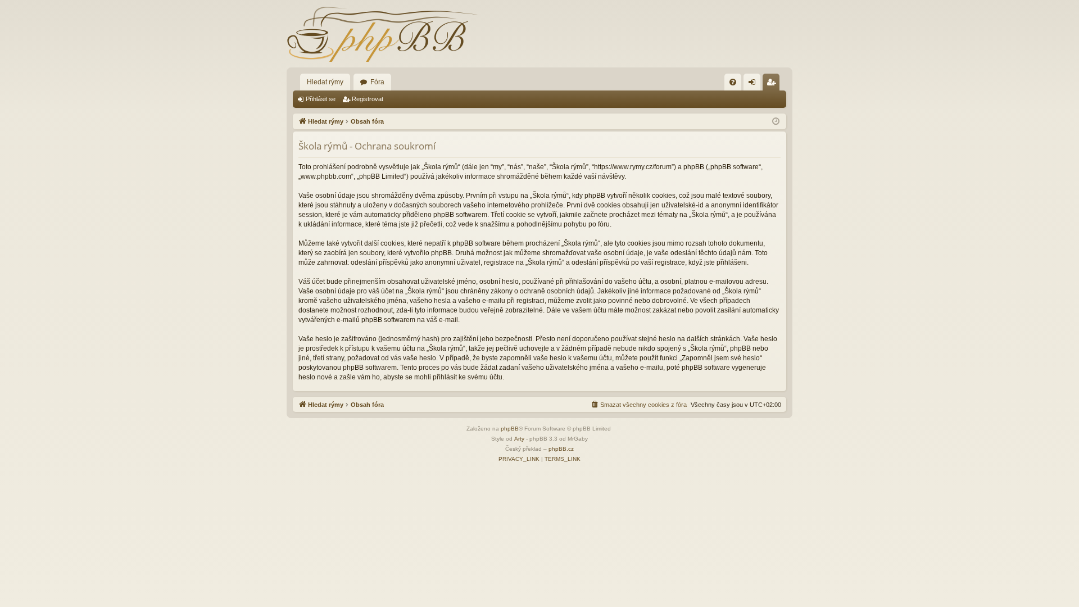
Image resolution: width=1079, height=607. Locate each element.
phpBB (510, 428)
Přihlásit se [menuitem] (754, 84)
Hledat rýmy (325, 82)
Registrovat (367, 99)
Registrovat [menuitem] (773, 84)
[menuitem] (732, 82)
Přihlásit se (321, 99)
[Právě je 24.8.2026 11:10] (775, 121)
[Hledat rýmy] (382, 33)
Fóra (377, 82)
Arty (519, 439)
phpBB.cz (561, 449)
